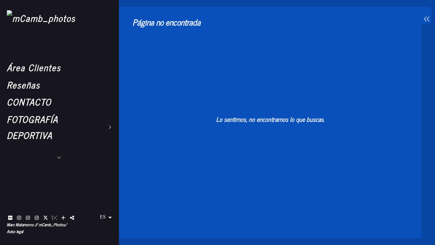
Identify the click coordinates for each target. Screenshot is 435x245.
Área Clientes (34, 67)
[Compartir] (72, 217)
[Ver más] (63, 217)
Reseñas (23, 84)
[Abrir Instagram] (19, 217)
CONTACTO (29, 101)
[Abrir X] (45, 217)
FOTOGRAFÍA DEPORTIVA (32, 127)
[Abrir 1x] (54, 217)
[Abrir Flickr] (10, 217)
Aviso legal (15, 231)
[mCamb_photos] (41, 18)
